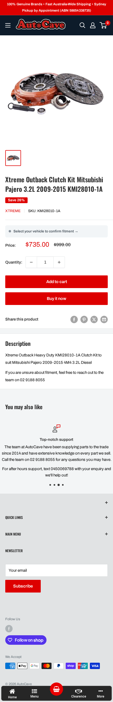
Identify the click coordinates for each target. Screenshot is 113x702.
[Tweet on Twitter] (94, 319)
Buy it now (56, 298)
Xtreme (12, 211)
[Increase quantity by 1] (59, 262)
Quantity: (13, 262)
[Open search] (82, 25)
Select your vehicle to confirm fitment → (45, 231)
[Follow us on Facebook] (9, 628)
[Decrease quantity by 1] (31, 262)
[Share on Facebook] (74, 319)
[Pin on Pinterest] (84, 319)
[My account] (92, 25)
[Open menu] (8, 25)
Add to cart (56, 281)
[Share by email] (104, 319)
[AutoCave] (41, 24)
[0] (103, 25)
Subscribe (23, 586)
